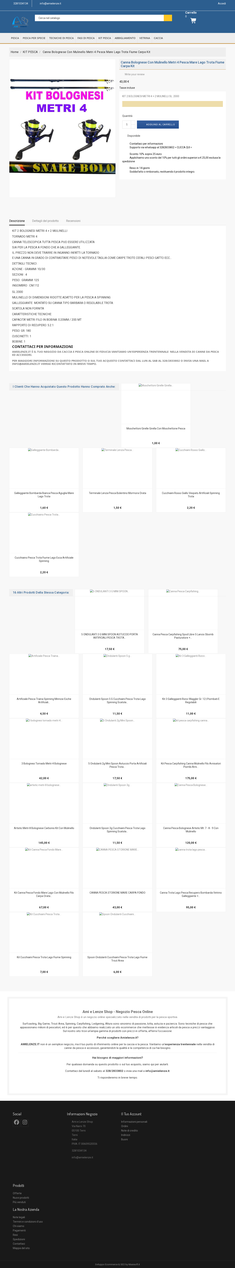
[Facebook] (16, 1123)
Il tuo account (131, 1114)
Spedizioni (19, 1239)
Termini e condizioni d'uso (28, 1221)
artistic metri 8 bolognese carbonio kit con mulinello (44, 828)
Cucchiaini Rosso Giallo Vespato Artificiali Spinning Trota (191, 495)
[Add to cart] (152, 422)
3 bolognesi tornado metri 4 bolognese (44, 763)
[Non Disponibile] (40, 551)
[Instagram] (25, 1123)
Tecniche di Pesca (61, 38)
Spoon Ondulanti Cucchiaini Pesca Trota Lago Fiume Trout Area (117, 959)
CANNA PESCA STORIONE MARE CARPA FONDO (117, 892)
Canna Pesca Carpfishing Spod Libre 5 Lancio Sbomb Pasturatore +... (183, 636)
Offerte (17, 1193)
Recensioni (73, 221)
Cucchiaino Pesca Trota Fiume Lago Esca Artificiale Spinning (44, 559)
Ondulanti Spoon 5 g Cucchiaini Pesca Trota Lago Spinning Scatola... (117, 700)
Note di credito (129, 1130)
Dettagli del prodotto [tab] (45, 221)
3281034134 (79, 1150)
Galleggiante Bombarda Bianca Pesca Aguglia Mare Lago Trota (44, 495)
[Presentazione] (160, 422)
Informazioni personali (134, 1121)
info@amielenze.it (82, 1157)
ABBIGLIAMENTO (125, 38)
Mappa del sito (21, 1248)
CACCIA (158, 38)
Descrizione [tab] (17, 221)
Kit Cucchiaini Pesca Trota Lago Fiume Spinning (44, 957)
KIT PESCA (104, 38)
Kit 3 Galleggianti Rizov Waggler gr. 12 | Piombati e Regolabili (191, 700)
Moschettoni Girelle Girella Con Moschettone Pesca (155, 428)
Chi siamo (18, 1226)
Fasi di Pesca (86, 38)
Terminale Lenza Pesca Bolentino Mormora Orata (117, 493)
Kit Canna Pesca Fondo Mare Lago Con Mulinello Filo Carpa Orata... (44, 894)
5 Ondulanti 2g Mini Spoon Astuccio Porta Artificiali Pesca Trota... (117, 765)
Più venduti (19, 1202)
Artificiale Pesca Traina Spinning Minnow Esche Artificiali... (44, 700)
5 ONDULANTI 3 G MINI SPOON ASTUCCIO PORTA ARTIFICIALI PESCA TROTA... (109, 636)
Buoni (124, 1139)
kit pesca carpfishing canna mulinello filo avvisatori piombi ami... (191, 765)
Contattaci (19, 1243)
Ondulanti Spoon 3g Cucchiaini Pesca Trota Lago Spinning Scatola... (117, 830)
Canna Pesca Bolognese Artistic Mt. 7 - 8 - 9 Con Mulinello (190, 830)
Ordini (124, 1126)
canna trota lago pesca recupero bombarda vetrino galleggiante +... (191, 894)
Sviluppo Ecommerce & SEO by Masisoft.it (117, 1264)
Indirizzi (125, 1135)
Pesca (15, 38)
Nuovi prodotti (21, 1197)
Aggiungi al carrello (158, 125)
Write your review (133, 74)
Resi (15, 1234)
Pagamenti (19, 1230)
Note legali (19, 1217)
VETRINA (144, 38)
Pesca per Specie (34, 38)
